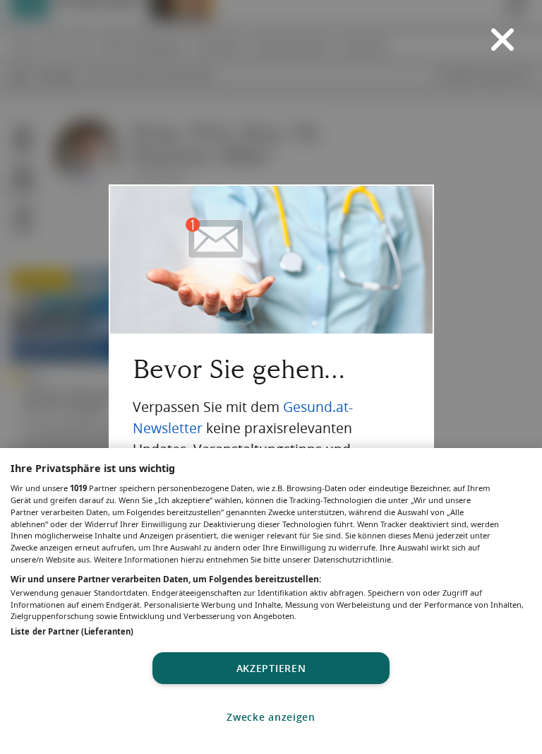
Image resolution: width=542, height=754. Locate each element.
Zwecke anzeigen (271, 717)
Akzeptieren (271, 668)
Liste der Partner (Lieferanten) (72, 631)
